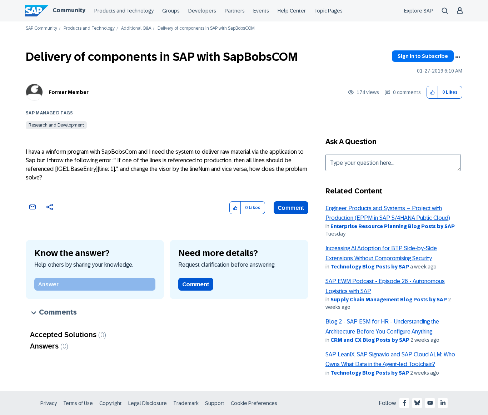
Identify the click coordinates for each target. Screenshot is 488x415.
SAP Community (41, 28)
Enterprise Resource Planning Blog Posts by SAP (392, 226)
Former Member (69, 92)
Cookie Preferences (254, 403)
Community (69, 10)
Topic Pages (328, 11)
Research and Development (56, 125)
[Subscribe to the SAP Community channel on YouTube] (430, 403)
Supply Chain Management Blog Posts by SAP (388, 299)
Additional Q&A (136, 28)
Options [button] (457, 57)
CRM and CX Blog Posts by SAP (369, 340)
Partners (235, 11)
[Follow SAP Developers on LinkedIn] (443, 403)
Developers (202, 11)
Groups (171, 11)
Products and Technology (124, 11)
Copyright (110, 403)
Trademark (186, 403)
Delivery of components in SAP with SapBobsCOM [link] (206, 28)
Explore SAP (418, 11)
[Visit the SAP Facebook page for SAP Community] (404, 403)
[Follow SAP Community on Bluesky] (417, 403)
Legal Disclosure (147, 403)
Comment (291, 208)
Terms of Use (78, 403)
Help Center (292, 11)
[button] (432, 92)
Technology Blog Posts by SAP (369, 267)
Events (261, 11)
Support (214, 403)
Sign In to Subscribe (423, 56)
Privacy (48, 403)
